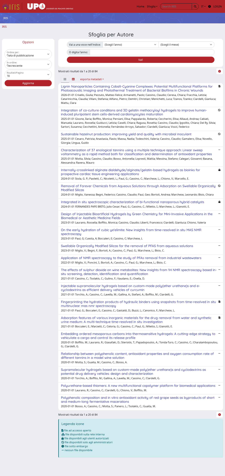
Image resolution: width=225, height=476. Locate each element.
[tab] (65, 79)
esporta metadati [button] (91, 79)
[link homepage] (12, 6)
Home (140, 6)
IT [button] (202, 6)
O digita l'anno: (78, 52)
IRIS (4, 26)
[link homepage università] (50, 6)
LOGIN (217, 6)
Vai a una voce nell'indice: (85, 44)
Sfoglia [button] (151, 6)
